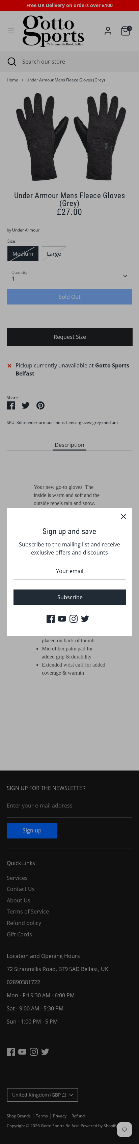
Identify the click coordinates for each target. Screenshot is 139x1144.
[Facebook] (51, 619)
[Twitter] (85, 619)
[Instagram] (74, 619)
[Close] (123, 516)
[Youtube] (62, 619)
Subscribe (70, 597)
